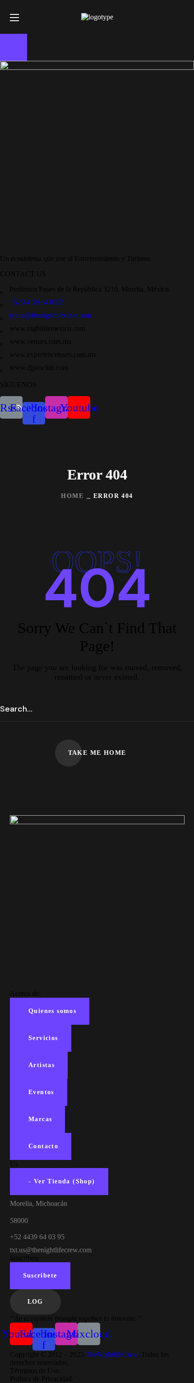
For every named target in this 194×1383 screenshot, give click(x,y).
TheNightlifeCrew (112, 1354)
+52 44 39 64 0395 (36, 302)
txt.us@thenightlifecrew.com (50, 315)
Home (72, 496)
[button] (181, 17)
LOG (35, 1301)
